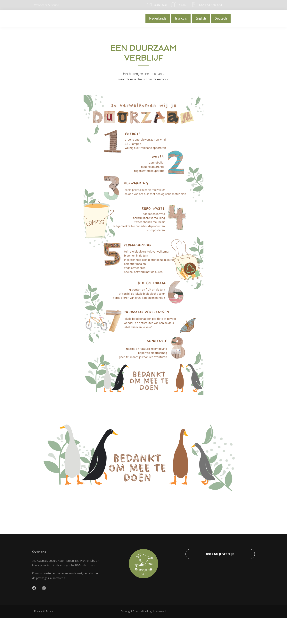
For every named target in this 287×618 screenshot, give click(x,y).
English (200, 18)
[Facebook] (34, 588)
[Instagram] (44, 588)
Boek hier (242, 18)
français (181, 18)
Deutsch (221, 18)
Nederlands (157, 18)
